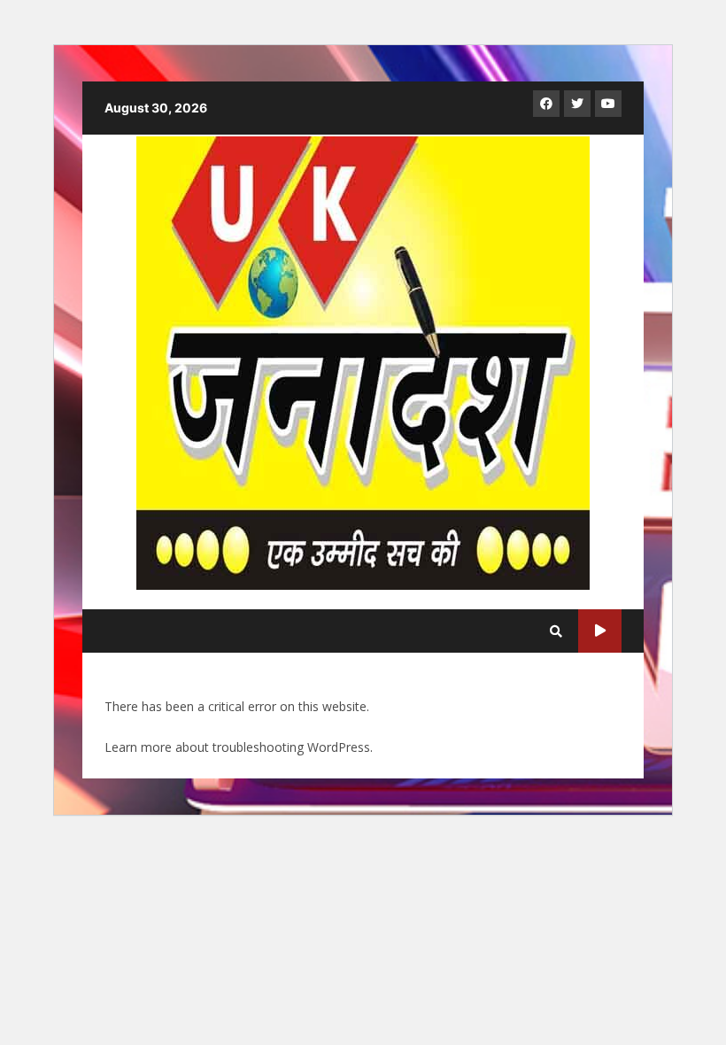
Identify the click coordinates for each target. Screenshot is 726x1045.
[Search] (556, 631)
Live (600, 631)
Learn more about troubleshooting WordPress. (238, 747)
